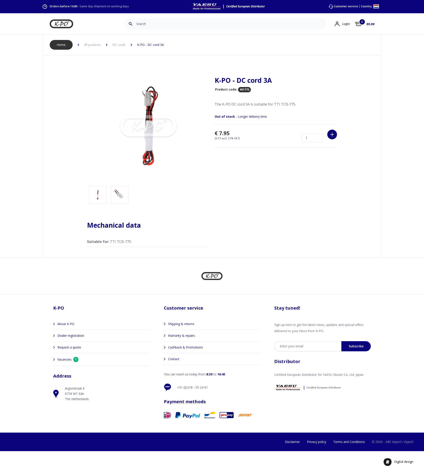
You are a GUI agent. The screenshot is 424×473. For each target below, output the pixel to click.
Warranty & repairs (181, 335)
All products (92, 45)
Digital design (403, 462)
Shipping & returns (181, 324)
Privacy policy (316, 442)
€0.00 (371, 24)
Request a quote (69, 347)
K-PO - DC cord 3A (150, 45)
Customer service (346, 6)
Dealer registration (70, 335)
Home (61, 45)
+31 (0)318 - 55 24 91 (192, 387)
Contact (173, 359)
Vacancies (67, 359)
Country (367, 6)
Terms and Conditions (349, 442)
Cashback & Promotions (185, 347)
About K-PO (65, 324)
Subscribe (356, 346)
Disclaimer (292, 442)
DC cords (119, 45)
